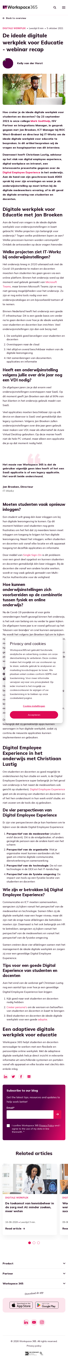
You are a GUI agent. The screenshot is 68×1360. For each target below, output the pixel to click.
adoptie (42, 1019)
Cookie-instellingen (34, 706)
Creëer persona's (17, 1007)
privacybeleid (42, 682)
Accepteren (34, 714)
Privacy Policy (46, 1125)
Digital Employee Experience (21, 172)
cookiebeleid (16, 698)
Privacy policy (34, 1345)
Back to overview (16, 18)
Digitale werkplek (14, 28)
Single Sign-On (32, 555)
